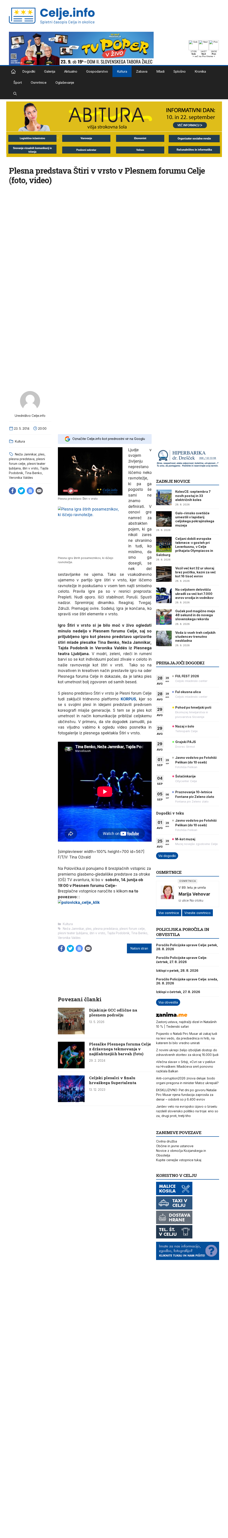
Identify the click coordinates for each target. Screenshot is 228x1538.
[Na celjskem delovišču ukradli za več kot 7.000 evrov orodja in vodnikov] (164, 595)
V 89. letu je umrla (192, 887)
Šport (17, 82)
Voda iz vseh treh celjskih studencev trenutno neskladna (195, 636)
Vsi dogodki (167, 856)
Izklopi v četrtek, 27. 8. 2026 (178, 992)
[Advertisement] (105, 409)
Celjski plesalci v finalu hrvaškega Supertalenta (112, 1080)
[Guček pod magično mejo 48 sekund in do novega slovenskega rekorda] (164, 617)
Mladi (160, 71)
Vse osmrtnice (168, 913)
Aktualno (70, 71)
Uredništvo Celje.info (30, 415)
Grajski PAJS (185, 742)
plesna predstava (22, 459)
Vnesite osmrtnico (197, 913)
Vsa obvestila (168, 1002)
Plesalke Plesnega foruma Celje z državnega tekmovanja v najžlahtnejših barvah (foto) (120, 1048)
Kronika (200, 71)
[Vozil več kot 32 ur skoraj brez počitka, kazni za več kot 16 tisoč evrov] (164, 574)
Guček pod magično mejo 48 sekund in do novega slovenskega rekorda (195, 615)
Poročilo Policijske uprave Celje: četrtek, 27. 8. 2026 (181, 960)
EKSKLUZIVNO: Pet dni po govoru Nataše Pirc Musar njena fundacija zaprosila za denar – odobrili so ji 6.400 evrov (186, 1094)
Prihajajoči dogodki (180, 663)
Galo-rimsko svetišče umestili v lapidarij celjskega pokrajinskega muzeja (194, 519)
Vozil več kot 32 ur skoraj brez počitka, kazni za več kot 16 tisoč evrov (195, 572)
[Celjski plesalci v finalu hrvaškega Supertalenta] (71, 1101)
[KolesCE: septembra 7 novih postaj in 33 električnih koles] (164, 497)
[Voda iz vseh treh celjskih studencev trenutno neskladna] (164, 638)
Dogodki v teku (170, 813)
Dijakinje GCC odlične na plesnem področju (113, 1012)
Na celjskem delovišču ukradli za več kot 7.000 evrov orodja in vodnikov (194, 593)
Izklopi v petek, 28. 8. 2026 (177, 970)
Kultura (122, 71)
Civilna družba (166, 1141)
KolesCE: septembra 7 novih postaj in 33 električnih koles (193, 495)
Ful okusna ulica (188, 692)
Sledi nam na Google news (30, 490)
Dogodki (28, 71)
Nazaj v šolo (184, 726)
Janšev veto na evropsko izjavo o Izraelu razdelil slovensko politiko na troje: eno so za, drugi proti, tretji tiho (187, 1111)
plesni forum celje (132, 928)
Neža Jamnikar (26, 454)
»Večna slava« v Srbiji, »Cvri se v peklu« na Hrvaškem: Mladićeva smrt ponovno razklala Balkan (185, 1066)
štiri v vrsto (30, 468)
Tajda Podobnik (118, 933)
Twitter (21, 490)
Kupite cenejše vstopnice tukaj (178, 1160)
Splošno (179, 71)
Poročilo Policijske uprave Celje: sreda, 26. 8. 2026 (187, 981)
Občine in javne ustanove (174, 1146)
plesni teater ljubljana (73, 933)
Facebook (12, 490)
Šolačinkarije (185, 776)
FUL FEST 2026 (187, 676)
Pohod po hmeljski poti (193, 707)
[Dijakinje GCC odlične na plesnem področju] (71, 1033)
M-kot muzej (185, 839)
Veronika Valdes (21, 477)
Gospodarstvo (97, 71)
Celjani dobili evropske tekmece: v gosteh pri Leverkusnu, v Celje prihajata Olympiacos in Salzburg (184, 547)
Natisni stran (139, 948)
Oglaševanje (64, 82)
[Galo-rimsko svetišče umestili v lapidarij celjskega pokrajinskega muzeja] (164, 519)
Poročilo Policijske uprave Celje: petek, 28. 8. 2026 (187, 947)
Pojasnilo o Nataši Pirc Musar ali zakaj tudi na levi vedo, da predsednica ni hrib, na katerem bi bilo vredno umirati (186, 1038)
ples (41, 454)
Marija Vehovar (194, 894)
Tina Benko (33, 473)
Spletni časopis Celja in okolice (13, 71)
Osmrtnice (39, 82)
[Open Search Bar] (15, 93)
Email (39, 490)
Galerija (49, 71)
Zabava (141, 71)
